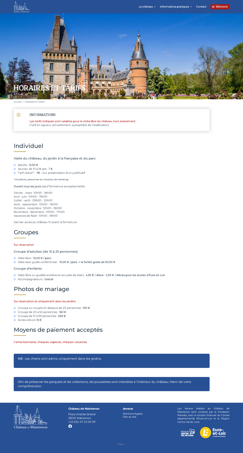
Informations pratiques (174, 6)
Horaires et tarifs (34, 102)
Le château (146, 6)
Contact (201, 6)
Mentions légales (132, 413)
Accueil (18, 102)
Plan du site (129, 416)
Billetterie (222, 6)
